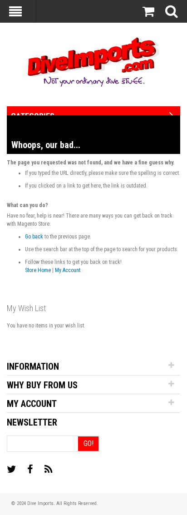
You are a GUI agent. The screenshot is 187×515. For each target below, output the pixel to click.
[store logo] (93, 61)
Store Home (38, 270)
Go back (34, 236)
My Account (67, 270)
